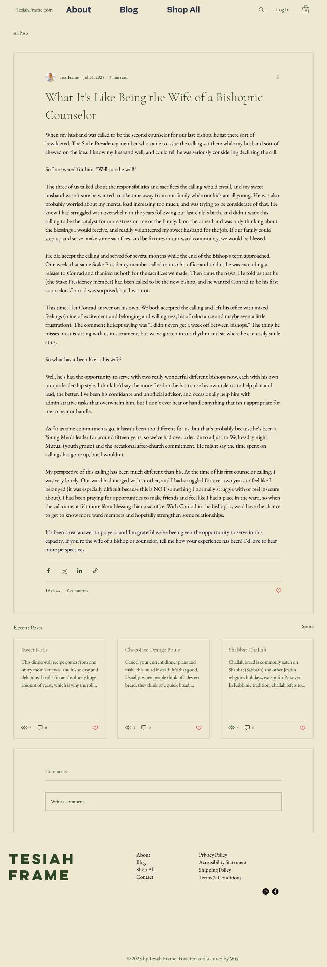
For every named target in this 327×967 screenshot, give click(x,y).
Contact (144, 876)
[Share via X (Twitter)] (64, 571)
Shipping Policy (215, 869)
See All (308, 626)
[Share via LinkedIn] (80, 571)
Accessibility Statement (223, 862)
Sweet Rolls (34, 649)
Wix (234, 958)
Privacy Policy (213, 854)
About (143, 854)
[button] (305, 9)
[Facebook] (275, 891)
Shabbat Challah (247, 649)
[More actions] (278, 77)
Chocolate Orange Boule (152, 649)
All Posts (20, 33)
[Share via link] (95, 571)
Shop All (145, 869)
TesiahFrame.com (34, 9)
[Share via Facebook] (48, 571)
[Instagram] (265, 891)
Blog (141, 862)
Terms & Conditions (220, 877)
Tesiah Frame (42, 867)
